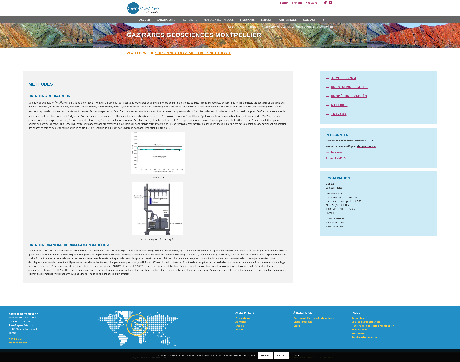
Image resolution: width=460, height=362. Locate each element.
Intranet (240, 329)
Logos (296, 325)
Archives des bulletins (364, 337)
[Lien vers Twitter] (325, 2)
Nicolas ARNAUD (335, 152)
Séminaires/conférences (366, 321)
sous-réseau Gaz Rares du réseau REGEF (193, 53)
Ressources (358, 333)
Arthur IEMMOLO (336, 158)
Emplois (239, 325)
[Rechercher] (321, 19)
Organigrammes (302, 321)
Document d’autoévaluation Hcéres (314, 318)
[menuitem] (284, 3)
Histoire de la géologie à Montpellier (373, 325)
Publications (242, 318)
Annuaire (241, 321)
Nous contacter (18, 342)
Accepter (265, 355)
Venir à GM (15, 338)
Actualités (358, 318)
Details (297, 355)
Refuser (281, 355)
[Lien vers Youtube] (330, 2)
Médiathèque (359, 329)
